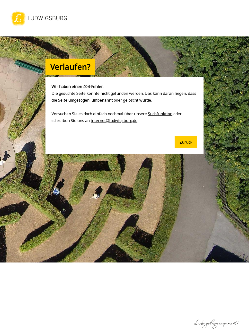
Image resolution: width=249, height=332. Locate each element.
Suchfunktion (160, 113)
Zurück (185, 142)
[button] (38, 26)
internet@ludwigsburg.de (114, 120)
